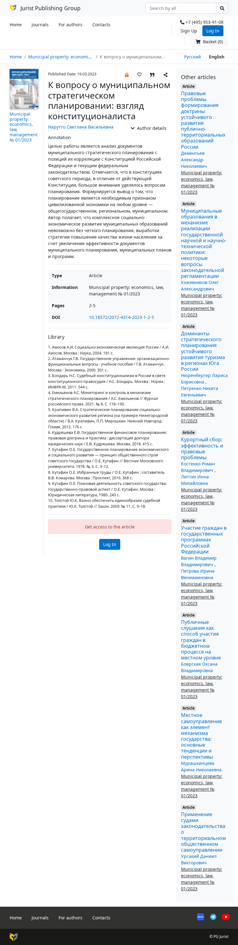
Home (16, 25)
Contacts (101, 25)
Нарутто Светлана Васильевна (80, 127)
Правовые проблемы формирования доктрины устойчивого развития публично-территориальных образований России (203, 120)
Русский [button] (192, 57)
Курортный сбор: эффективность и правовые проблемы (202, 448)
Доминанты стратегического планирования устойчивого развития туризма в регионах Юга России (203, 351)
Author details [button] (151, 128)
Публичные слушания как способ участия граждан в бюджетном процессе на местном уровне (201, 640)
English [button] (216, 57)
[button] (127, 74)
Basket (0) (212, 41)
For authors (70, 25)
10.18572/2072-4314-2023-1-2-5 (121, 317)
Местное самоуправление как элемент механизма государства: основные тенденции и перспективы (201, 736)
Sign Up (189, 31)
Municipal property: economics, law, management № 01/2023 (92, 57)
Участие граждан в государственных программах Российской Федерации (204, 539)
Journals (40, 25)
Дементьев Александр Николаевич (194, 159)
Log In (212, 31)
